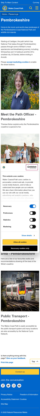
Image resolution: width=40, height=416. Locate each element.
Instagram (14, 386)
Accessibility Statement (10, 399)
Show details (27, 235)
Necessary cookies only (20, 248)
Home (4, 14)
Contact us (20, 371)
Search (31, 8)
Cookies (23, 399)
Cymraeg (36, 2)
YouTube (19, 386)
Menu (37, 8)
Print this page (7, 362)
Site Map (4, 404)
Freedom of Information (29, 394)
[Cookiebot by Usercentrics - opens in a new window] (31, 167)
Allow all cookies (20, 242)
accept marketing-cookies (18, 62)
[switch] (33, 213)
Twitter (8, 386)
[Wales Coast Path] (3, 8)
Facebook (3, 386)
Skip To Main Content (9, 2)
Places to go (13, 14)
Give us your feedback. (16, 358)
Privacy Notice (6, 394)
